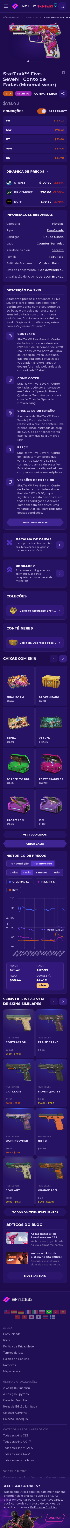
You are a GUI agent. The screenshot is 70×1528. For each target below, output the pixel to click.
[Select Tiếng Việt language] (63, 1311)
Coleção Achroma (15, 1412)
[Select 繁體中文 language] (24, 1317)
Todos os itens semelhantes (35, 1212)
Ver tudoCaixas (35, 834)
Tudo (56, 872)
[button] (18, 1033)
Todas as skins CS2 (15, 1435)
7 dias (14, 872)
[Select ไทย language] (45, 1317)
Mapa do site (12, 1371)
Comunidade (12, 1334)
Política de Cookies (16, 1359)
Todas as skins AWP (16, 1454)
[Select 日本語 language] (31, 1317)
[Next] (63, 659)
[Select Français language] (28, 1311)
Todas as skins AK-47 (17, 1441)
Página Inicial (11, 17)
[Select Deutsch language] (21, 1311)
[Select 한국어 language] (38, 1317)
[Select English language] (7, 1311)
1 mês (27, 872)
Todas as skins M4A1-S (18, 1448)
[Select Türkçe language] (56, 1311)
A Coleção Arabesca (16, 1388)
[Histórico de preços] (47, 172)
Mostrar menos (35, 522)
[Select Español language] (14, 1311)
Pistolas (32, 17)
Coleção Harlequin (15, 1419)
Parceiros (9, 1365)
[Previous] (54, 659)
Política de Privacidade (18, 1346)
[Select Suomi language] (52, 1317)
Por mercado (42, 863)
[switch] (41, 111)
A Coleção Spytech (16, 1394)
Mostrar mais (35, 1275)
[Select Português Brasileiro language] (49, 1311)
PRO (6, 1340)
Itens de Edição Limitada (20, 1406)
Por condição (19, 863)
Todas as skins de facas (18, 1460)
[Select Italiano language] (35, 1311)
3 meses (41, 872)
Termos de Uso (13, 1352)
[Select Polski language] (42, 1311)
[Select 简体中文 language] (17, 1317)
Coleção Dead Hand (16, 1400)
